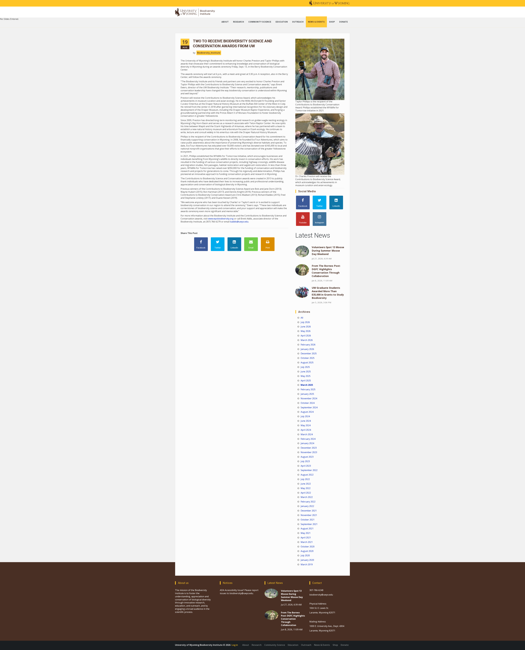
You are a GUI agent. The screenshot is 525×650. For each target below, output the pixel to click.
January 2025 (307, 393)
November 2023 (309, 452)
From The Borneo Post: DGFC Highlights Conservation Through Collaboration (326, 271)
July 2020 (305, 555)
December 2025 (309, 353)
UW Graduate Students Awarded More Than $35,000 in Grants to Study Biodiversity (328, 293)
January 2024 (307, 443)
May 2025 (305, 376)
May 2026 (305, 331)
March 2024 (307, 434)
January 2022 (307, 506)
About (245, 644)
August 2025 (307, 362)
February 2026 (308, 344)
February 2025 (308, 389)
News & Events (322, 644)
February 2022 (308, 501)
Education (293, 644)
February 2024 (308, 438)
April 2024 (306, 429)
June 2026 (306, 326)
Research (257, 644)
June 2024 (306, 420)
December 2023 (309, 447)
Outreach (306, 644)
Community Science (274, 644)
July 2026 (305, 322)
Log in (235, 644)
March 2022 (307, 497)
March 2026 (307, 340)
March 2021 (307, 542)
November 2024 (309, 398)
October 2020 (307, 546)
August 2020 (307, 551)
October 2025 (307, 358)
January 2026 (307, 349)
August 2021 (307, 528)
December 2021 (309, 510)
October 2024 (307, 402)
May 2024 (305, 425)
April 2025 (306, 380)
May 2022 (305, 488)
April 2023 (306, 465)
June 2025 (306, 371)
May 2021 (305, 533)
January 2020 (307, 559)
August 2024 (307, 411)
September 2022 (309, 470)
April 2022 (306, 492)
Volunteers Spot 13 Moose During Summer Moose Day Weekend (328, 251)
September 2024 (309, 407)
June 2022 (306, 483)
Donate (345, 644)
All (302, 317)
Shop (335, 644)
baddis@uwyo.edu (239, 221)
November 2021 (309, 515)
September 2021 (309, 524)
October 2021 (307, 519)
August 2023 (307, 456)
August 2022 (307, 474)
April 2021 (306, 537)
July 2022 (305, 479)
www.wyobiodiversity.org (221, 218)
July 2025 (305, 367)
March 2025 (307, 384)
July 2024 (305, 416)
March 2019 (307, 564)
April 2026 (306, 335)
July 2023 (305, 461)
